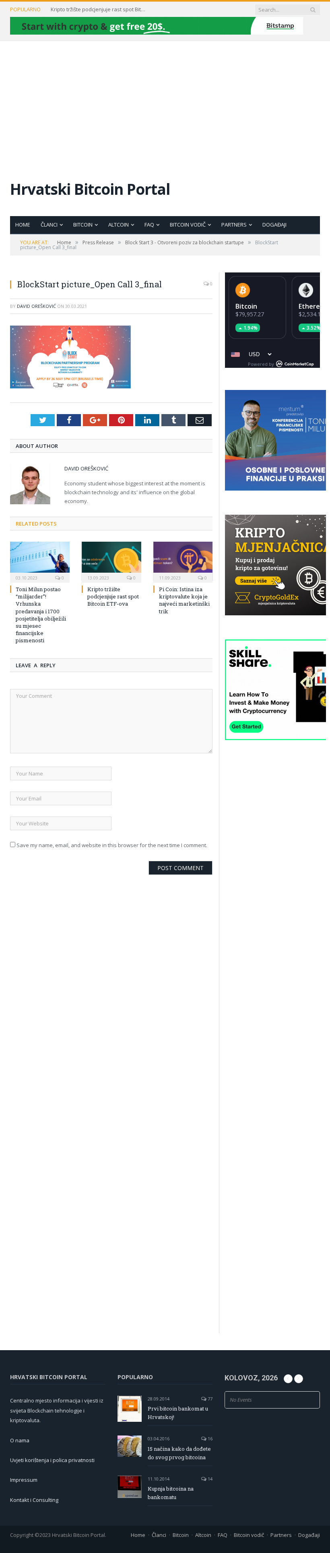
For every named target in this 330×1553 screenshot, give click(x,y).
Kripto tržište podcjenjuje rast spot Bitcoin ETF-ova (99, 9)
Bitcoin (83, 224)
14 (209, 1479)
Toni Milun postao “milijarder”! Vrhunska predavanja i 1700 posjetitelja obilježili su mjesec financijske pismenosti (41, 615)
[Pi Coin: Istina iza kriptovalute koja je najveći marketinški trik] (183, 561)
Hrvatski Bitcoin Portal (90, 189)
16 (209, 1438)
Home (22, 224)
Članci (49, 224)
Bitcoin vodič (188, 224)
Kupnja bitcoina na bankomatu (171, 1493)
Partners (234, 224)
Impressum (23, 1479)
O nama (19, 1440)
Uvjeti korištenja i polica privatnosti (52, 1460)
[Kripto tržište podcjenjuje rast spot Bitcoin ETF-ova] (111, 561)
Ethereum (314, 306)
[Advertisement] (165, 101)
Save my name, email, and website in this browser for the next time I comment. (111, 845)
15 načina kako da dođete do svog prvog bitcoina (179, 1453)
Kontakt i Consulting (34, 1500)
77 (209, 1399)
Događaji (274, 224)
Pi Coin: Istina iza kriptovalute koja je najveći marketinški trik (184, 600)
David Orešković (36, 306)
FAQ (149, 224)
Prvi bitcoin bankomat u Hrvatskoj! (178, 1413)
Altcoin (118, 224)
